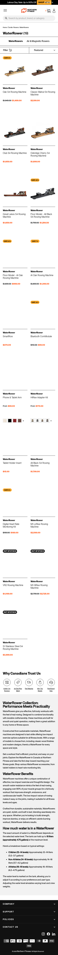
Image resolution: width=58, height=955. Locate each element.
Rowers (16, 27)
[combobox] (29, 18)
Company (9, 904)
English (48, 2)
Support (8, 912)
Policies (8, 919)
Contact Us (10, 927)
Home (5, 27)
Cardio (10, 27)
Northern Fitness (23, 951)
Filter (5, 50)
